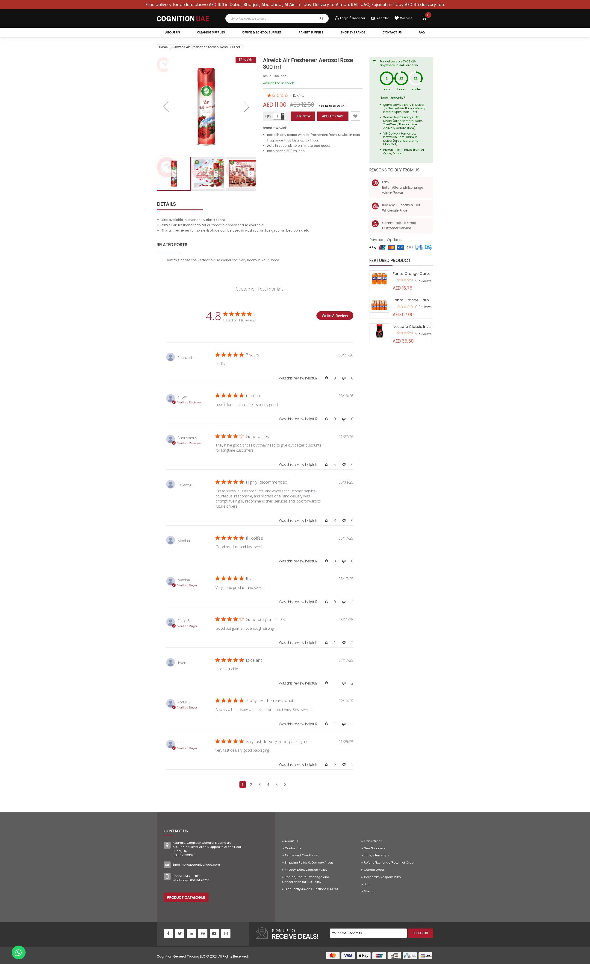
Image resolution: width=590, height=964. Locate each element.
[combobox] (265, 18)
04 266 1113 (192, 876)
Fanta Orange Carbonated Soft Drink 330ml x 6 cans (413, 273)
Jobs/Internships (376, 855)
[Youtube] (214, 933)
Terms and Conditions (301, 855)
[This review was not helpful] (344, 378)
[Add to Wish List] (355, 116)
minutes (416, 89)
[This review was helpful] (326, 378)
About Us (291, 841)
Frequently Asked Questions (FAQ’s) (311, 889)
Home (163, 47)
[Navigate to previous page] (234, 784)
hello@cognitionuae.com (201, 865)
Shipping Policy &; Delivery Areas (309, 862)
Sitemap (370, 891)
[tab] (260, 204)
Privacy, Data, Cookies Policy (306, 870)
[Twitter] (179, 933)
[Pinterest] (202, 933)
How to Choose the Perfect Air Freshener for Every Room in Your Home (222, 260)
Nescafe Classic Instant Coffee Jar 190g (413, 326)
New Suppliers (374, 848)
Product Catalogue (186, 897)
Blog (367, 884)
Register (358, 18)
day (387, 89)
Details (166, 204)
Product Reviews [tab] (221, 335)
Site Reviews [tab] (181, 335)
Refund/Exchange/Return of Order (389, 862)
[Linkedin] (191, 933)
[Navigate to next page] (285, 784)
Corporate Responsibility (382, 877)
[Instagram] (225, 933)
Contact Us (293, 848)
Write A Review (335, 315)
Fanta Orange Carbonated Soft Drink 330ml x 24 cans (413, 300)
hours (401, 89)
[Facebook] (168, 933)
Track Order (373, 841)
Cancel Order (374, 870)
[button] (166, 106)
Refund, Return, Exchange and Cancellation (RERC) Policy (305, 879)
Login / (346, 18)
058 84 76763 (199, 880)
